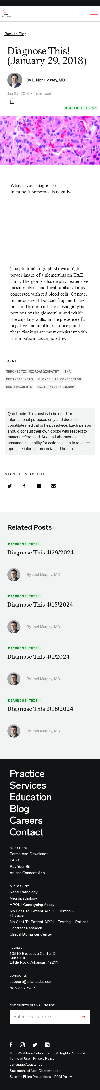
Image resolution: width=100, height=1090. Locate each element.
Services (28, 785)
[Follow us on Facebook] (11, 1045)
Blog (19, 808)
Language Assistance (26, 1064)
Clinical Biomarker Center (31, 934)
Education (31, 797)
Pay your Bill (20, 866)
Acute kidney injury (56, 387)
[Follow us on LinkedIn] (47, 1045)
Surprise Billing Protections (30, 1077)
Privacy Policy (43, 1058)
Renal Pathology (24, 892)
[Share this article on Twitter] (10, 486)
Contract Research (26, 928)
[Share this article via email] (53, 486)
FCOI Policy (63, 1077)
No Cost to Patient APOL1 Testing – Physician (42, 913)
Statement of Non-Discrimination (35, 1071)
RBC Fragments (19, 387)
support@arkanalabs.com (31, 981)
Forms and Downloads (29, 854)
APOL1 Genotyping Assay (32, 905)
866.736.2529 (22, 988)
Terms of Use (20, 1058)
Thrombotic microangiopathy (32, 371)
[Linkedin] (39, 486)
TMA (67, 371)
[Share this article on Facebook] (24, 486)
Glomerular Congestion (59, 379)
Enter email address (34, 1017)
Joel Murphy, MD (46, 574)
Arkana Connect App (27, 873)
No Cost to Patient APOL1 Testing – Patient (49, 922)
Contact (26, 832)
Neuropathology (23, 898)
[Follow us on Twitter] (35, 1045)
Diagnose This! (81, 108)
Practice (27, 773)
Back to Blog (15, 33)
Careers (26, 820)
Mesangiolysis (19, 379)
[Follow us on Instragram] (22, 1045)
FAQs (14, 860)
